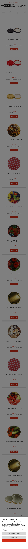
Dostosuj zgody (14, 537)
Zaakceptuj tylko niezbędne (14, 533)
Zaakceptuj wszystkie (14, 540)
